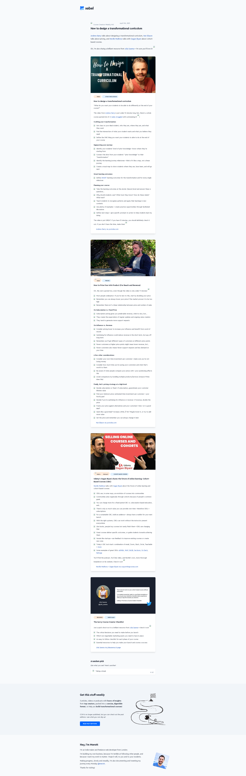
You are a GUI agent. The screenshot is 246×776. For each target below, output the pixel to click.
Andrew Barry (96, 36)
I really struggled (116, 117)
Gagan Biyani (136, 39)
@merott (101, 762)
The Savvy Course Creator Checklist (154, 576)
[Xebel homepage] (87, 8)
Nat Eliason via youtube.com (106, 422)
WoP (126, 549)
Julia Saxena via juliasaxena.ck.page (108, 646)
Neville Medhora (116, 39)
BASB (131, 549)
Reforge (99, 551)
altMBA (121, 549)
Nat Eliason (147, 36)
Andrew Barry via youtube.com (107, 229)
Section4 (137, 549)
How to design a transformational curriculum (154, 57)
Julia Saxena (129, 49)
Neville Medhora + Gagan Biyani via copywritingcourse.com (117, 565)
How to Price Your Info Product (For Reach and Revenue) (154, 241)
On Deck (144, 549)
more (99, 545)
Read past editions (90, 722)
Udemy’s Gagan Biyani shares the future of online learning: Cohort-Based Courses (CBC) (154, 433)
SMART (104, 178)
